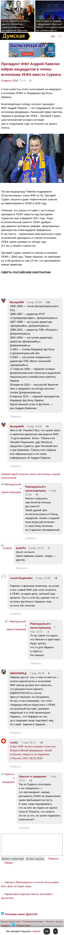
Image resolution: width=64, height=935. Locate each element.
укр (53, 36)
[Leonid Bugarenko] (3, 578)
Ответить (15, 416)
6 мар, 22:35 (36, 548)
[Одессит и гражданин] (8, 782)
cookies (35, 931)
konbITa (21, 548)
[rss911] (3, 743)
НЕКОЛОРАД (18, 673)
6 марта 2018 (9, 80)
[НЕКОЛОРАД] (3, 673)
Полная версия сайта (11, 921)
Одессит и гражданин (32, 776)
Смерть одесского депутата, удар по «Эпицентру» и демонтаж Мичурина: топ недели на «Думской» (15, 26)
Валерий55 (17, 302)
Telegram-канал (23, 925)
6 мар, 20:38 (34, 302)
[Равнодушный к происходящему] (11, 492)
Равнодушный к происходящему (35, 488)
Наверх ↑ (9, 862)
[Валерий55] (3, 302)
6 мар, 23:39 (43, 578)
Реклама (32, 58)
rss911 (14, 742)
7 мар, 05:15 (28, 742)
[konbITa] (6, 548)
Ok (46, 931)
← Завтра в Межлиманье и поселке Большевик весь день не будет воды (30, 884)
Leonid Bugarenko (21, 578)
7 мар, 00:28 (37, 673)
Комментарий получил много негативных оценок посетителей (30, 476)
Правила (53, 858)
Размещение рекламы (33, 921)
